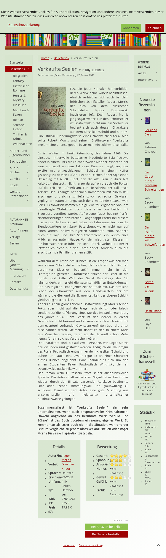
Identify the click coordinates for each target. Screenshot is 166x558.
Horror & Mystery (19, 97)
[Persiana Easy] (147, 120)
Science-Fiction (19, 127)
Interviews (145, 80)
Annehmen (131, 28)
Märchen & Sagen (21, 112)
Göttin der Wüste (149, 286)
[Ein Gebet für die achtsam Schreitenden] (147, 162)
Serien (14, 243)
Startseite (17, 62)
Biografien (20, 76)
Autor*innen (19, 230)
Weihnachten (22, 144)
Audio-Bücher (15, 170)
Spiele (14, 185)
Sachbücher (18, 161)
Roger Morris (94, 70)
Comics (15, 179)
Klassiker (19, 105)
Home (45, 58)
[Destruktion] (147, 300)
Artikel (142, 73)
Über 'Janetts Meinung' (16, 264)
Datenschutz (19, 288)
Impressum (18, 276)
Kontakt (15, 282)
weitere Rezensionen (19, 194)
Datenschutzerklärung (91, 545)
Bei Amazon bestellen (107, 527)
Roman (18, 120)
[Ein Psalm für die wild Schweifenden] (147, 217)
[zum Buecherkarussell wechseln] (147, 375)
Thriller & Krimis (20, 136)
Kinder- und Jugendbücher (20, 153)
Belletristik (61, 58)
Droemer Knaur (68, 466)
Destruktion (153, 311)
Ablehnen (155, 28)
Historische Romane (21, 88)
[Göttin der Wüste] (147, 272)
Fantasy (18, 81)
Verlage (15, 237)
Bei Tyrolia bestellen (106, 534)
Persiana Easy (151, 132)
